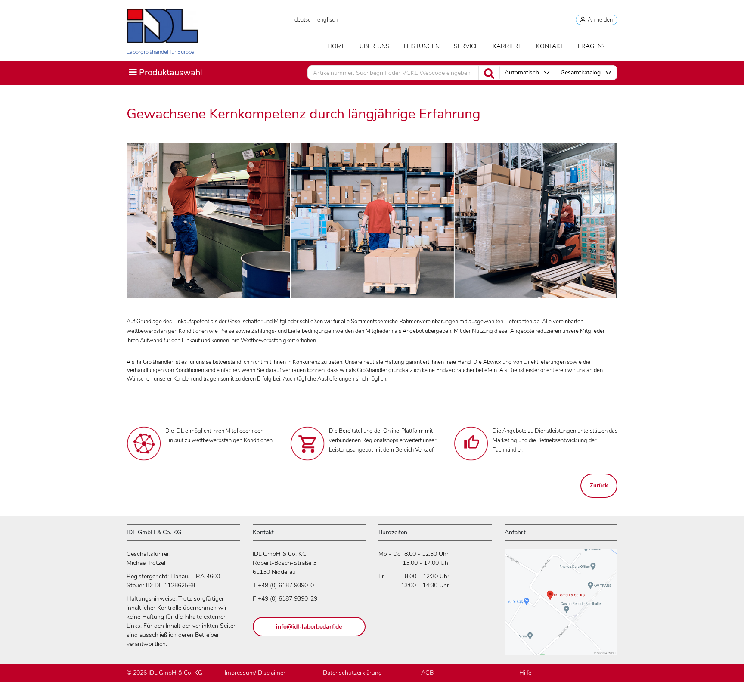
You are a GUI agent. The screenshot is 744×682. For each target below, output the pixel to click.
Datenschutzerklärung (352, 673)
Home (336, 46)
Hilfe (525, 673)
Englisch (327, 20)
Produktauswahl (165, 72)
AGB (427, 673)
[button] (527, 72)
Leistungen (422, 46)
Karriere (507, 46)
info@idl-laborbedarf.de (309, 627)
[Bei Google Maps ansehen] (561, 606)
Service (466, 46)
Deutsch (303, 20)
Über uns (375, 46)
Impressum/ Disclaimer (255, 673)
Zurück (599, 486)
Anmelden (599, 20)
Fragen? (591, 46)
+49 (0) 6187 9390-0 (286, 585)
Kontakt (550, 46)
